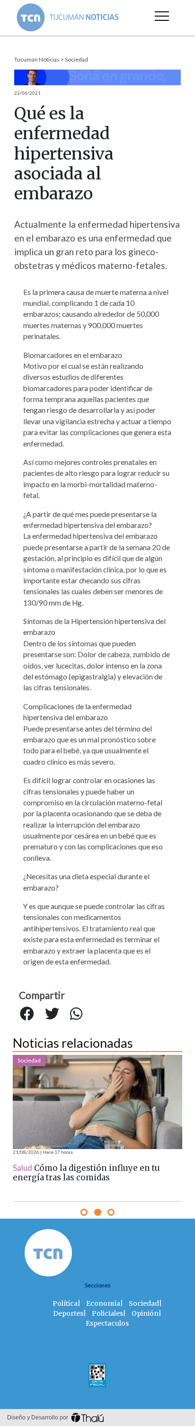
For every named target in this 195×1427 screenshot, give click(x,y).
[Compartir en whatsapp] (76, 1014)
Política (65, 1303)
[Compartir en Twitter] (52, 1014)
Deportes (68, 1313)
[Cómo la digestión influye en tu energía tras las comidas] (97, 1102)
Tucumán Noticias (37, 59)
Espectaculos (107, 1323)
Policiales (107, 1313)
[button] (84, 1212)
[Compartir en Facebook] (27, 1014)
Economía (103, 1303)
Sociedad (76, 59)
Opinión (145, 1313)
